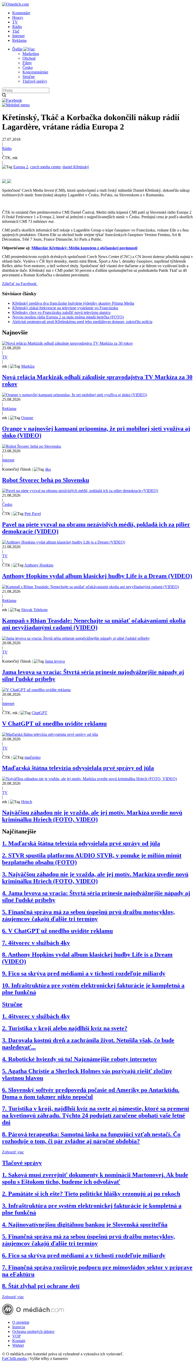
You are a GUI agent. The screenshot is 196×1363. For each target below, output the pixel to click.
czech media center (45, 167)
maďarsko (32, 757)
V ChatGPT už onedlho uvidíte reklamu (54, 723)
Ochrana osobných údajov (33, 1331)
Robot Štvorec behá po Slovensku (45, 480)
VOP (16, 1336)
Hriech (26, 802)
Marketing (30, 54)
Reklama (19, 40)
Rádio (17, 26)
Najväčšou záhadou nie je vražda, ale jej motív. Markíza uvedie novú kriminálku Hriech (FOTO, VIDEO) (92, 816)
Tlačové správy (34, 81)
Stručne (28, 76)
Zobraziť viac (13, 1152)
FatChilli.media (14, 1358)
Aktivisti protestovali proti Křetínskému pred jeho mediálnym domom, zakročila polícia (82, 321)
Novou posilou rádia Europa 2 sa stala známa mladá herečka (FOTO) (68, 317)
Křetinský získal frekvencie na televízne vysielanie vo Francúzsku (65, 308)
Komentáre (21, 13)
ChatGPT (39, 713)
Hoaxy (17, 17)
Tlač (15, 31)
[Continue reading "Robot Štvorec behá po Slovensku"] (31, 446)
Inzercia (18, 1327)
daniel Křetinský (76, 167)
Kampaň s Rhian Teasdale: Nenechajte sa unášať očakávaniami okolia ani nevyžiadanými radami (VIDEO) (94, 624)
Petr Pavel (32, 513)
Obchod (28, 58)
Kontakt (18, 1341)
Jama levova (55, 661)
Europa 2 (20, 167)
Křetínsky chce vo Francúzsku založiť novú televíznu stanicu (61, 312)
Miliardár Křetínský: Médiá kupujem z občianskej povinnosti (84, 248)
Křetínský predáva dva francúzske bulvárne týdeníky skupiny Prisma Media (73, 303)
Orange (27, 418)
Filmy (27, 63)
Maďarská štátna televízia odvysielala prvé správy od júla (78, 768)
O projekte (20, 1322)
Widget (18, 1345)
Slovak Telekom (34, 610)
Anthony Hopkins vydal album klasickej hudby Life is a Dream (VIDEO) (97, 576)
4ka (48, 469)
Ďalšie (17, 49)
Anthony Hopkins (38, 565)
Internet (18, 36)
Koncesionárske (35, 72)
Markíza (27, 366)
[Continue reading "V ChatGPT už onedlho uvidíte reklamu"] (36, 690)
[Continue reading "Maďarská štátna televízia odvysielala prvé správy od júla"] (50, 734)
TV (15, 22)
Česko (27, 67)
